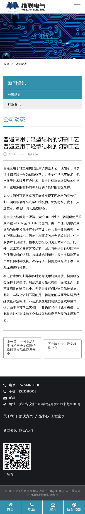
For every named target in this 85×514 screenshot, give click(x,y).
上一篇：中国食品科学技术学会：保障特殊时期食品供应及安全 (21, 348)
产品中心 (42, 416)
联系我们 (26, 430)
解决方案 (26, 416)
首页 (6, 64)
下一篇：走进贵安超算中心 (62, 346)
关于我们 (10, 416)
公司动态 (14, 94)
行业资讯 (14, 104)
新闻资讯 (10, 430)
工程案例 (58, 416)
